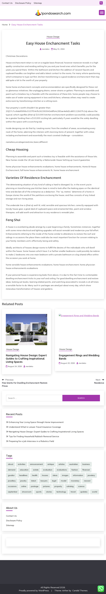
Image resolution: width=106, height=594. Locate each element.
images (65, 475)
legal (54, 481)
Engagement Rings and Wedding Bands (79, 357)
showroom (26, 492)
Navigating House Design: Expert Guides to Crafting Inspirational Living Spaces (26, 358)
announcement (36, 464)
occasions (12, 486)
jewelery (91, 475)
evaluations (62, 470)
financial (86, 470)
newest (87, 481)
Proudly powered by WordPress (34, 590)
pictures (46, 486)
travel (73, 492)
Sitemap (38, 3)
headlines (23, 475)
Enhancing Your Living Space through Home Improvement (36, 422)
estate (36, 470)
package (34, 486)
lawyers (44, 481)
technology (61, 492)
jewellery (12, 481)
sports (38, 492)
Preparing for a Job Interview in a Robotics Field (31, 441)
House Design (53, 36)
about (10, 464)
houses (45, 475)
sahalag (70, 486)
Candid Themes (80, 590)
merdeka (45, 49)
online (23, 486)
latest (33, 481)
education (24, 470)
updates (83, 492)
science (81, 486)
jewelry (23, 481)
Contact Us (7, 3)
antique (50, 464)
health (34, 475)
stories (49, 492)
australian (73, 464)
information (78, 475)
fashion (74, 470)
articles (62, 464)
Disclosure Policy (23, 3)
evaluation (47, 470)
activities (21, 464)
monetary (75, 481)
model (63, 481)
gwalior (11, 475)
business (86, 464)
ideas (55, 475)
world (94, 492)
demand (11, 470)
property (58, 486)
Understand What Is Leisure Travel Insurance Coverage (35, 427)
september (12, 492)
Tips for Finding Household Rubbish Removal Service (34, 436)
